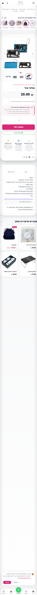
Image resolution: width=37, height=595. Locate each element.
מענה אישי (17, 133)
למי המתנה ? (14, 9)
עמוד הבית (30, 9)
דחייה (15, 582)
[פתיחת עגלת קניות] (3, 3)
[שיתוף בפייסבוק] (29, 157)
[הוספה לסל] (22, 241)
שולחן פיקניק (32, 272)
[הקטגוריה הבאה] (3, 18)
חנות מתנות (22, 9)
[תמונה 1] (21, 72)
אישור (7, 582)
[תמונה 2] (18, 72)
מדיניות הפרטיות (25, 578)
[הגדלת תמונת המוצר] (32, 39)
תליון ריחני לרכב (31, 245)
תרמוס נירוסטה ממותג (10, 272)
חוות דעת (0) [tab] (11, 172)
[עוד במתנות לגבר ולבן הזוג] (2, 221)
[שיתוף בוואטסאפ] (27, 157)
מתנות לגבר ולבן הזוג (30, 85)
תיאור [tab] (25, 172)
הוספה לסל (18, 127)
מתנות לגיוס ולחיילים (19, 85)
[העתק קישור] (24, 157)
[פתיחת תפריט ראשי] (33, 3)
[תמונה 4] (15, 72)
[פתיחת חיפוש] (7, 3)
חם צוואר (14, 245)
